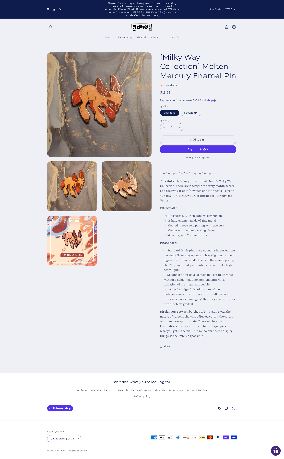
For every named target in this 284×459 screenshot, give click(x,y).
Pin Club (123, 390)
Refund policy (142, 396)
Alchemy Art (61, 450)
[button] (51, 27)
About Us (159, 390)
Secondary (191, 112)
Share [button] (166, 346)
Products (81, 390)
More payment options (198, 157)
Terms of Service (141, 390)
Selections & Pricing (102, 390)
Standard (169, 112)
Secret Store (176, 390)
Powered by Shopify (77, 450)
